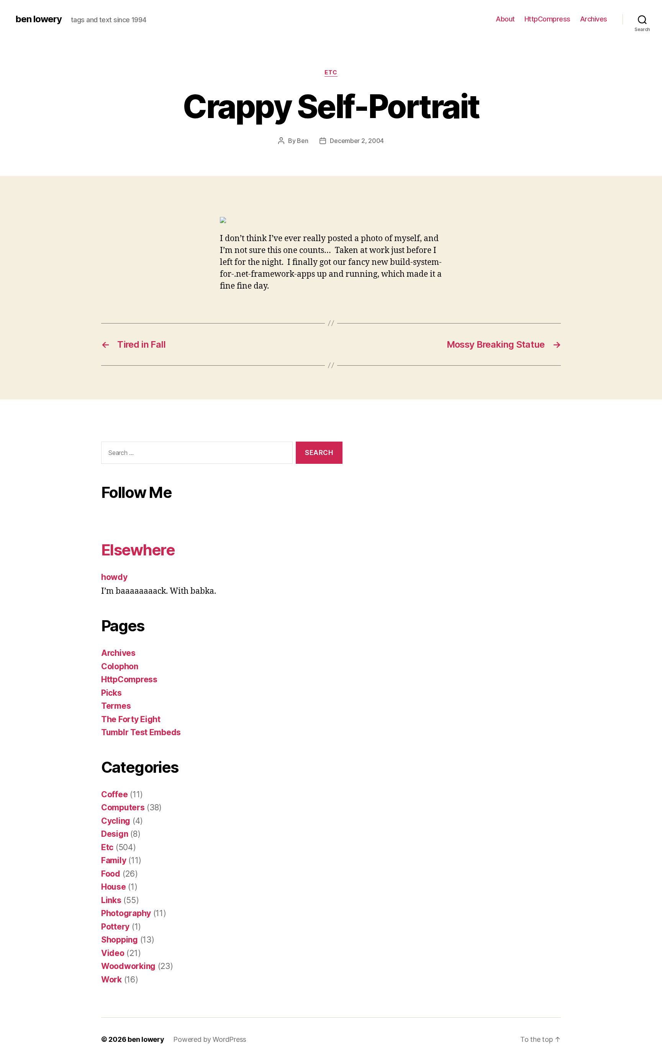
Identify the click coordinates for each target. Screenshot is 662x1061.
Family (113, 860)
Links (111, 900)
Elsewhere (138, 549)
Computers (123, 807)
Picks (111, 693)
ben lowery (38, 19)
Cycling (115, 821)
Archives (593, 19)
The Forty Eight (131, 719)
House (113, 887)
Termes (116, 706)
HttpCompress (547, 19)
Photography (126, 913)
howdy (114, 577)
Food (110, 874)
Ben (302, 141)
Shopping (119, 939)
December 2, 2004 (357, 141)
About (505, 19)
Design (114, 834)
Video (113, 953)
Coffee (114, 794)
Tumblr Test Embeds (141, 732)
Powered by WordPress (209, 1039)
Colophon (119, 666)
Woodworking (128, 966)
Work (111, 979)
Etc (331, 72)
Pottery (115, 926)
